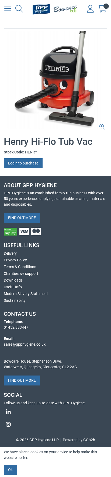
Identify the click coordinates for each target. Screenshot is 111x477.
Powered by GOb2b (79, 440)
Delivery (10, 253)
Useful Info (13, 287)
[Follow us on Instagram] (55, 424)
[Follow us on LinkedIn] (55, 412)
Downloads (13, 280)
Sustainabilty (15, 300)
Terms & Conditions (20, 267)
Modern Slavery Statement (26, 294)
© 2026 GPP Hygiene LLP (37, 440)
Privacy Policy (15, 260)
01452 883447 (16, 327)
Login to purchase (23, 163)
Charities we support (21, 273)
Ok (10, 470)
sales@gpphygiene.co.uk (25, 344)
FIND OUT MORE (22, 218)
